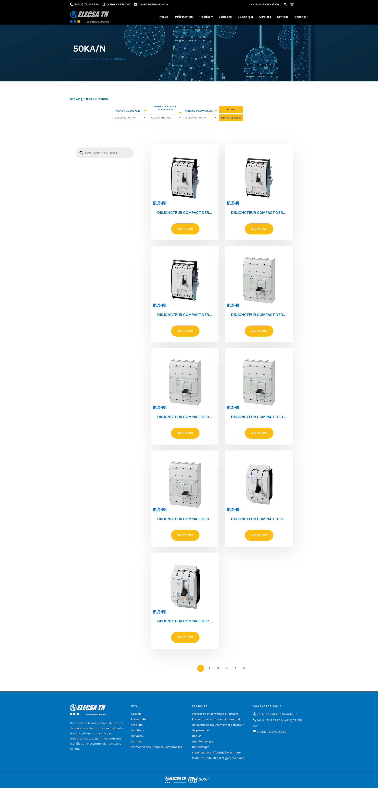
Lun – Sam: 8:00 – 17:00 (263, 4)
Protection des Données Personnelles (156, 747)
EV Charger (245, 17)
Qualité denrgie (202, 741)
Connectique (200, 747)
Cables (196, 736)
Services (265, 17)
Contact (282, 17)
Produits (204, 17)
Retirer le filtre (231, 117)
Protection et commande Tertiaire (215, 714)
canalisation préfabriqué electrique (216, 752)
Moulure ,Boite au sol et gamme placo (218, 758)
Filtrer (231, 109)
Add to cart (185, 228)
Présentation (184, 17)
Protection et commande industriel (216, 719)
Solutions (225, 17)
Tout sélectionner (125, 117)
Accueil (164, 17)
